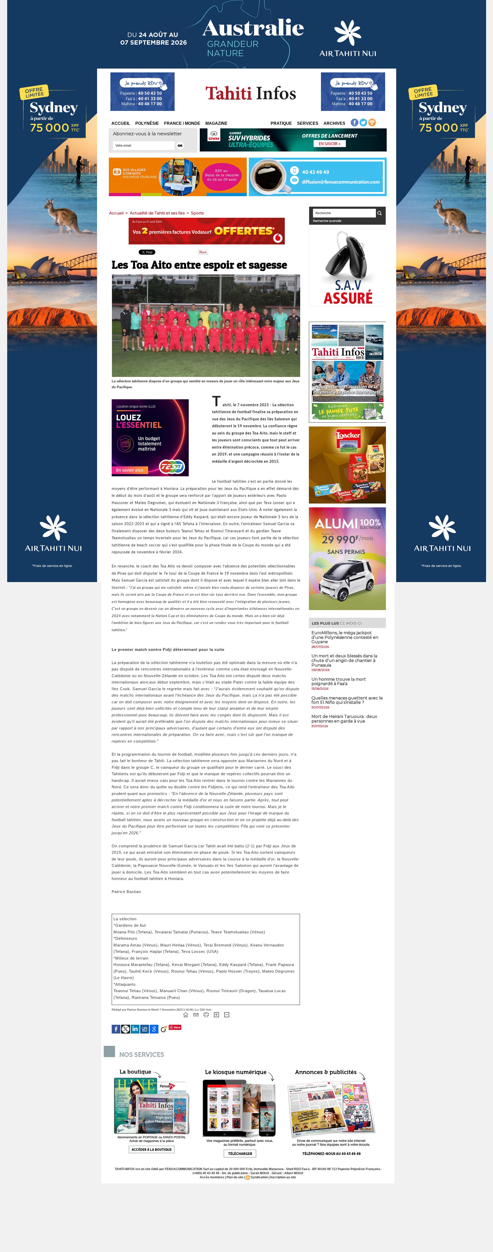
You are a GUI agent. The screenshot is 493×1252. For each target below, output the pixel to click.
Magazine (216, 123)
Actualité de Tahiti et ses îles (157, 213)
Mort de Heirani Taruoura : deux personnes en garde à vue (344, 719)
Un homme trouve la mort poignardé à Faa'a (338, 681)
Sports (197, 213)
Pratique (281, 123)
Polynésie (147, 123)
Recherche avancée (327, 221)
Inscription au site (283, 1177)
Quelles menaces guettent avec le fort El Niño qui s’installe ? (347, 700)
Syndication (259, 1177)
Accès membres (212, 1177)
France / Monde (182, 123)
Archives (334, 123)
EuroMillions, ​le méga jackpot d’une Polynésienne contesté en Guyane (344, 637)
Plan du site (234, 1177)
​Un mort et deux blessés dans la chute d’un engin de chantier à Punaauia (344, 660)
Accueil (120, 123)
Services (307, 123)
